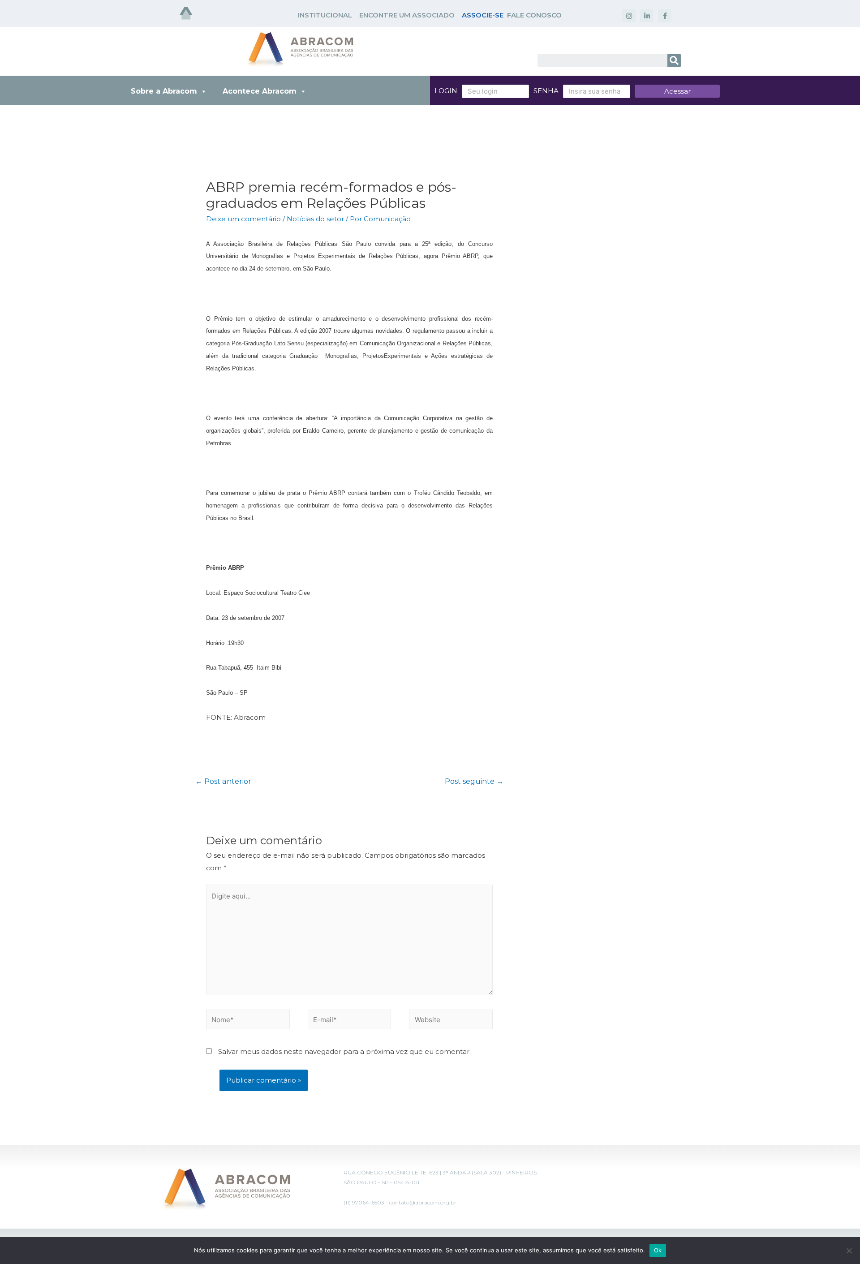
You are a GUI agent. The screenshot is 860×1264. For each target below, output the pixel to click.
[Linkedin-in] (647, 15)
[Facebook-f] (664, 15)
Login (445, 90)
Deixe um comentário (243, 219)
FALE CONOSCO (534, 15)
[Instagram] (629, 15)
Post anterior (223, 781)
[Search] (674, 60)
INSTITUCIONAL (325, 15)
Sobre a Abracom (164, 91)
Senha (546, 90)
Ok (658, 1250)
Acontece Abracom (260, 91)
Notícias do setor (315, 219)
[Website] (451, 1021)
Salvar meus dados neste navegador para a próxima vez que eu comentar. (344, 1051)
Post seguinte (474, 781)
